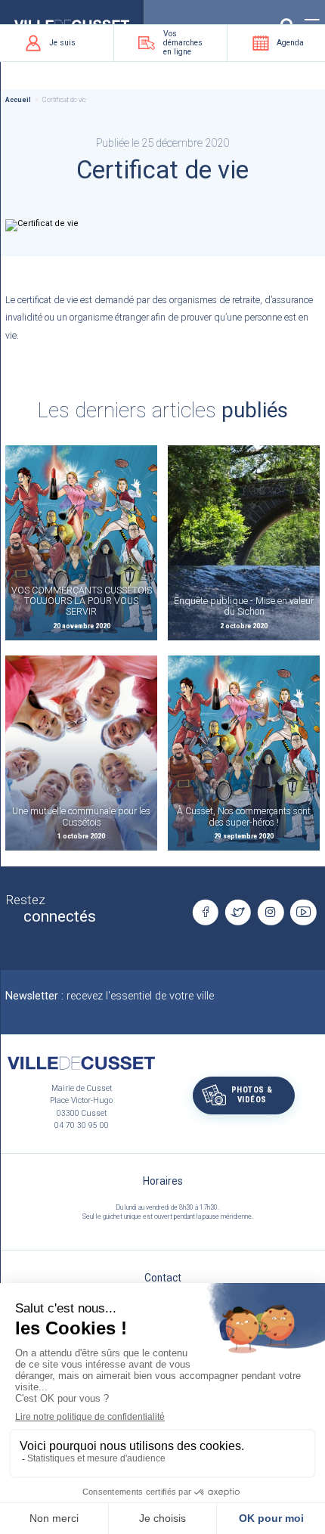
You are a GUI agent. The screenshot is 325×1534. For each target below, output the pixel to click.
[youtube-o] (303, 912)
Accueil (18, 100)
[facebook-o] (205, 912)
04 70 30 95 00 (81, 1125)
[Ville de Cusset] (81, 1063)
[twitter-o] (238, 912)
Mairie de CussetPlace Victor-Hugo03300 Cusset (81, 1100)
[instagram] (270, 912)
